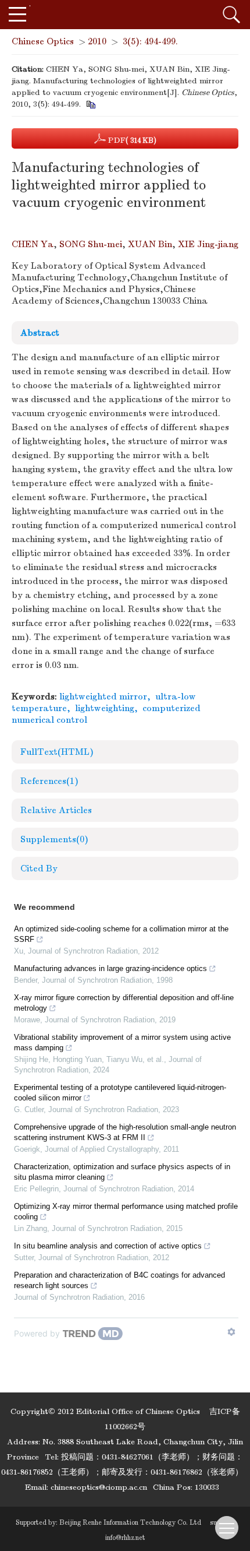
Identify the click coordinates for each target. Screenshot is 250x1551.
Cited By (39, 868)
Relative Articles (56, 810)
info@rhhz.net (125, 1538)
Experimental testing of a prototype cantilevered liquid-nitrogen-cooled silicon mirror (120, 1092)
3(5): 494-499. (150, 41)
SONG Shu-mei (90, 244)
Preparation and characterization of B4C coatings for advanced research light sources (119, 1280)
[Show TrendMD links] (231, 1332)
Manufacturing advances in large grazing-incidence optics (110, 968)
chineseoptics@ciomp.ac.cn (99, 1487)
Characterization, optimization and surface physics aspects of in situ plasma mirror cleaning (122, 1171)
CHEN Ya (32, 244)
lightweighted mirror (103, 696)
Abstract (39, 333)
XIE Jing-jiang (208, 244)
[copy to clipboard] (90, 104)
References (49, 781)
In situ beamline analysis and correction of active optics (108, 1245)
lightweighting (104, 708)
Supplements (54, 839)
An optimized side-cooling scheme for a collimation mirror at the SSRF (121, 934)
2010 (97, 41)
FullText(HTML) (57, 752)
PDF (131, 140)
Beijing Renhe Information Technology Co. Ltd (130, 1522)
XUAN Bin (150, 244)
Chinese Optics (43, 41)
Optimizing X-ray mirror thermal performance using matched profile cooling (126, 1211)
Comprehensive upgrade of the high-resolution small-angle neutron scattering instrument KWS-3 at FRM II (125, 1132)
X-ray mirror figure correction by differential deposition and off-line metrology (124, 1002)
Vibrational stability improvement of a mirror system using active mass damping (122, 1042)
